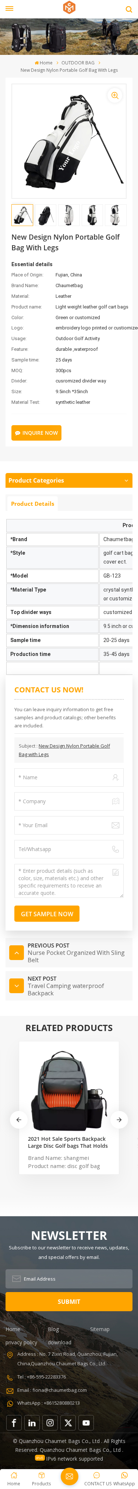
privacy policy (21, 1342)
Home (46, 63)
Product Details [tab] (32, 503)
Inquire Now (40, 432)
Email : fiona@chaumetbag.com (52, 1390)
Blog (53, 1329)
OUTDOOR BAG (78, 63)
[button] (119, 1120)
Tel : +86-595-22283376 (41, 1376)
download (59, 1342)
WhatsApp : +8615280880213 (48, 1403)
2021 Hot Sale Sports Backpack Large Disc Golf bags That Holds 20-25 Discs (68, 1142)
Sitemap (100, 1329)
